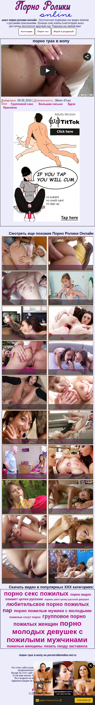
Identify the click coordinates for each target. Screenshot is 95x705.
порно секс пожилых (36, 593)
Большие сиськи (51, 104)
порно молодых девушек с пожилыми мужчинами (47, 631)
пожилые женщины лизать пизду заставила (47, 646)
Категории (26, 31)
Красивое (10, 107)
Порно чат (43, 31)
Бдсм (71, 104)
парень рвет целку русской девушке (67, 599)
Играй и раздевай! (64, 31)
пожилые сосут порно (25, 617)
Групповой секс (22, 104)
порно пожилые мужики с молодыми (53, 610)
